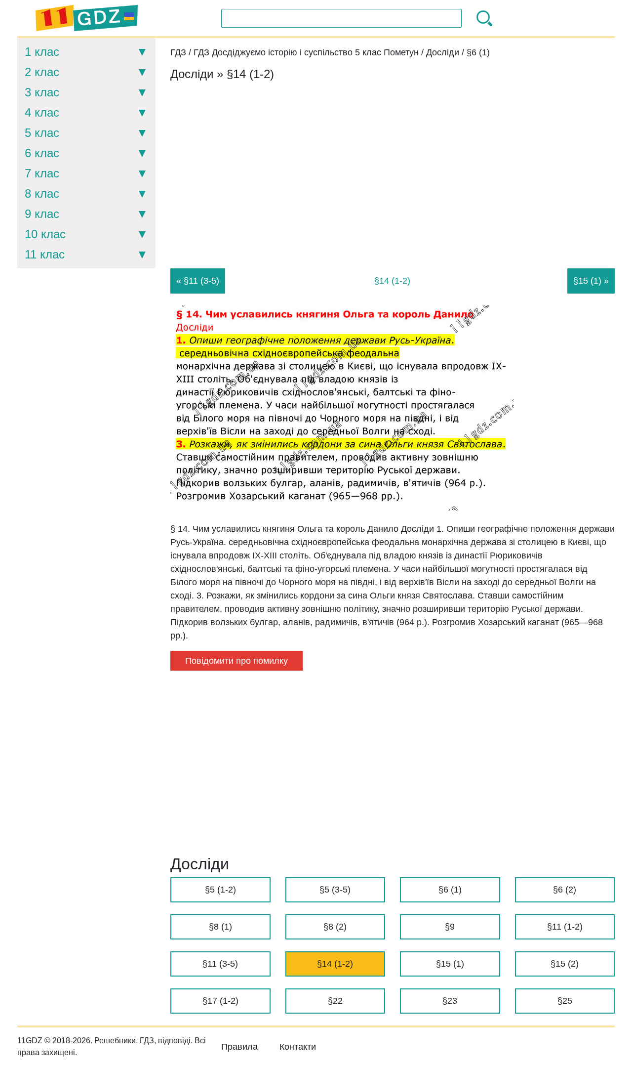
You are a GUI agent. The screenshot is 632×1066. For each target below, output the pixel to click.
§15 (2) (565, 964)
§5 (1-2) (220, 890)
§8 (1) (220, 927)
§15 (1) (450, 964)
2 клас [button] (42, 72)
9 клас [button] (42, 213)
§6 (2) (564, 890)
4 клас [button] (42, 112)
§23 (449, 1001)
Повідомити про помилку (236, 661)
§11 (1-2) (565, 927)
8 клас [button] (42, 193)
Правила (239, 1047)
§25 (564, 1001)
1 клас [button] (42, 51)
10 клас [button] (45, 234)
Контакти (297, 1047)
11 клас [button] (45, 254)
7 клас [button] (42, 173)
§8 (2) (335, 927)
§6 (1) (450, 890)
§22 (335, 1001)
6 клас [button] (42, 153)
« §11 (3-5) (197, 281)
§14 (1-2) (335, 964)
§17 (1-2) (220, 1001)
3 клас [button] (42, 92)
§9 (450, 927)
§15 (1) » (591, 281)
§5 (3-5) (335, 890)
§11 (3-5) (220, 964)
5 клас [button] (42, 132)
